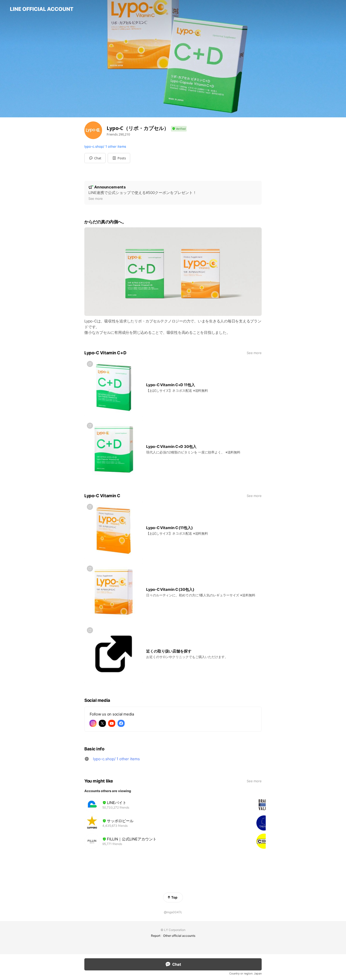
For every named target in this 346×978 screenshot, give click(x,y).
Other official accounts (179, 936)
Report (155, 936)
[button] (119, 158)
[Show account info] (179, 129)
